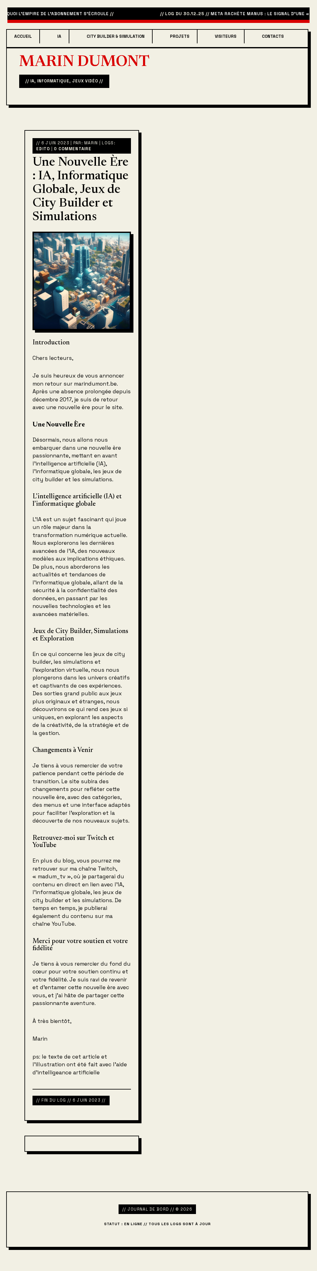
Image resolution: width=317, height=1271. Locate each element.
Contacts (273, 36)
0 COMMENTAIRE (72, 148)
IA (59, 36)
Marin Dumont (84, 62)
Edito (43, 148)
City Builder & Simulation (116, 36)
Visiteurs (226, 36)
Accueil (23, 36)
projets (179, 36)
